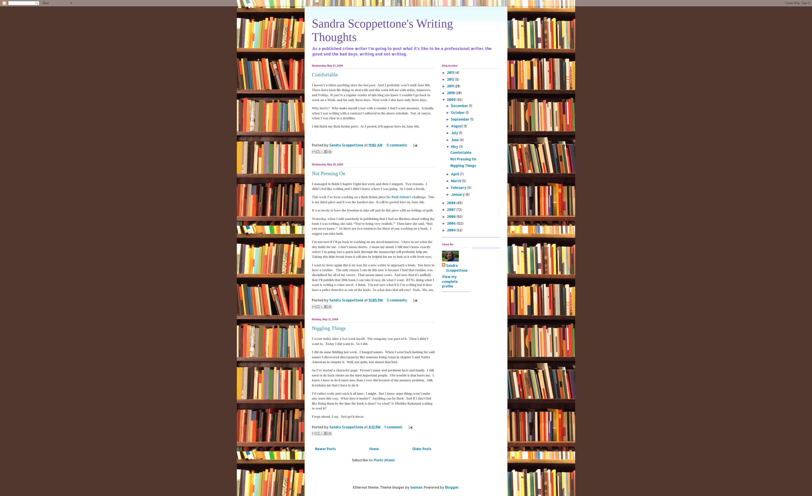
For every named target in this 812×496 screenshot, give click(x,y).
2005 (452, 223)
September (460, 119)
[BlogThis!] (318, 152)
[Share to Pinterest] (330, 152)
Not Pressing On (328, 173)
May (455, 146)
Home (374, 449)
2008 (451, 203)
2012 (451, 79)
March (456, 181)
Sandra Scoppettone (457, 267)
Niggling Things (329, 328)
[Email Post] (414, 145)
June (455, 139)
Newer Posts (325, 449)
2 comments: (397, 300)
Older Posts (421, 449)
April (455, 174)
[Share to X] (322, 152)
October (458, 112)
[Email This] (314, 152)
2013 (451, 72)
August (457, 126)
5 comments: (397, 145)
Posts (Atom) (384, 460)
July (455, 133)
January (458, 194)
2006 (452, 216)
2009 (452, 99)
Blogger (452, 487)
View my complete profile (450, 281)
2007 (451, 209)
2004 (452, 230)
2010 (451, 93)
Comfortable (325, 74)
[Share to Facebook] (326, 152)
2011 (451, 86)
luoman (416, 487)
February (459, 187)
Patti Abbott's (402, 197)
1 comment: (394, 427)
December (460, 105)
